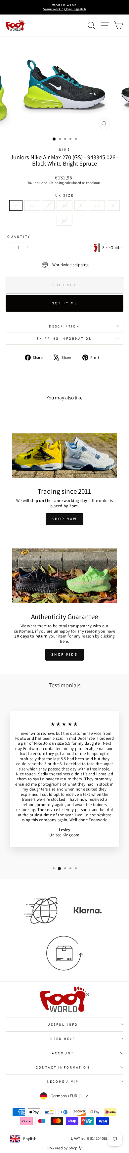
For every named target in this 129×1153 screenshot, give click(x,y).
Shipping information (65, 338)
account (63, 1053)
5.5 (97, 205)
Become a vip (63, 1081)
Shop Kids (64, 654)
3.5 (32, 205)
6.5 (64, 220)
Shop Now (64, 518)
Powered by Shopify (64, 1147)
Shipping (56, 182)
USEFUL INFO (63, 1024)
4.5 (64, 205)
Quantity (18, 236)
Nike (64, 149)
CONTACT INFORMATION (63, 1067)
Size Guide (110, 247)
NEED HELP (62, 1038)
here (64, 641)
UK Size (64, 195)
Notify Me (65, 303)
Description (64, 326)
